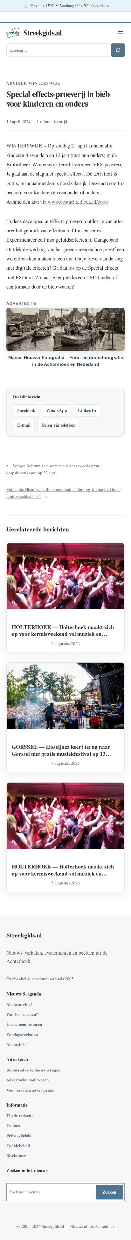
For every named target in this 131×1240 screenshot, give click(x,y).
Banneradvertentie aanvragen (33, 1070)
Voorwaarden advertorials (30, 1090)
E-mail (24, 425)
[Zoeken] (118, 50)
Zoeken (109, 1192)
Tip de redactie (19, 1115)
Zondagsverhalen (22, 1034)
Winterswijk (45, 83)
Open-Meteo (100, 6)
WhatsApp (56, 410)
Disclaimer (16, 1155)
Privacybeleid (18, 1135)
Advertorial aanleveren (27, 1080)
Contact (13, 1125)
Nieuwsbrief (17, 1044)
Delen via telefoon (58, 425)
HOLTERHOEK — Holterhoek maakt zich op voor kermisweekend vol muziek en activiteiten (63, 630)
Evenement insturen (24, 1024)
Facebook (26, 410)
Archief (16, 83)
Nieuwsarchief (19, 1004)
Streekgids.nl (43, 32)
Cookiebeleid (18, 1145)
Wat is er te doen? (22, 1014)
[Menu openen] (121, 32)
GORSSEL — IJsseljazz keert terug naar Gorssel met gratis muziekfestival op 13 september (61, 750)
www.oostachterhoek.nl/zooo (78, 201)
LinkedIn (87, 410)
